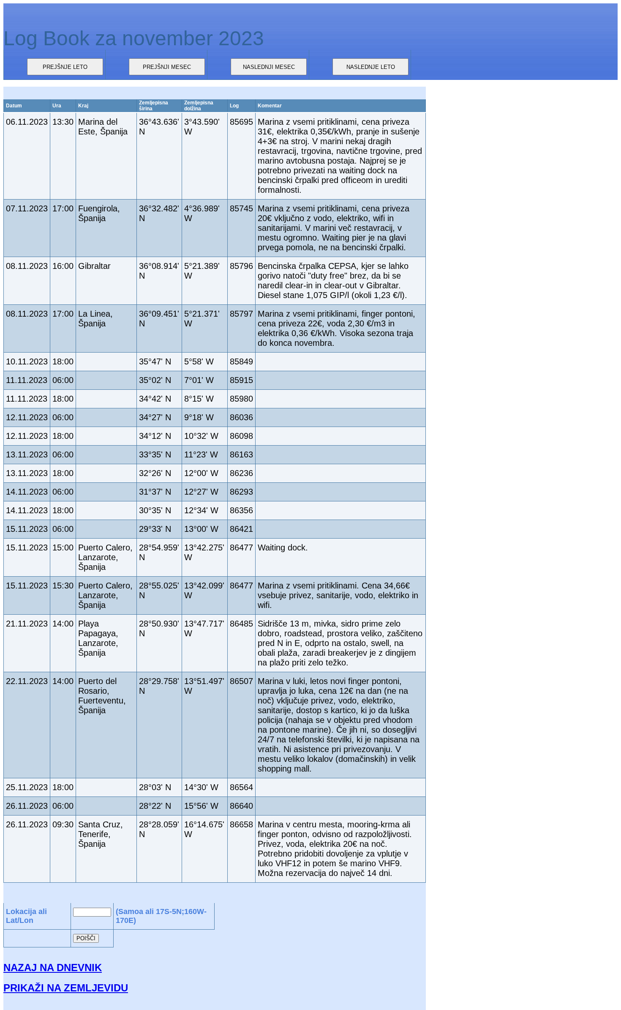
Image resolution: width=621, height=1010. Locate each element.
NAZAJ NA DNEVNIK (52, 967)
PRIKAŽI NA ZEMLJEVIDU (65, 988)
